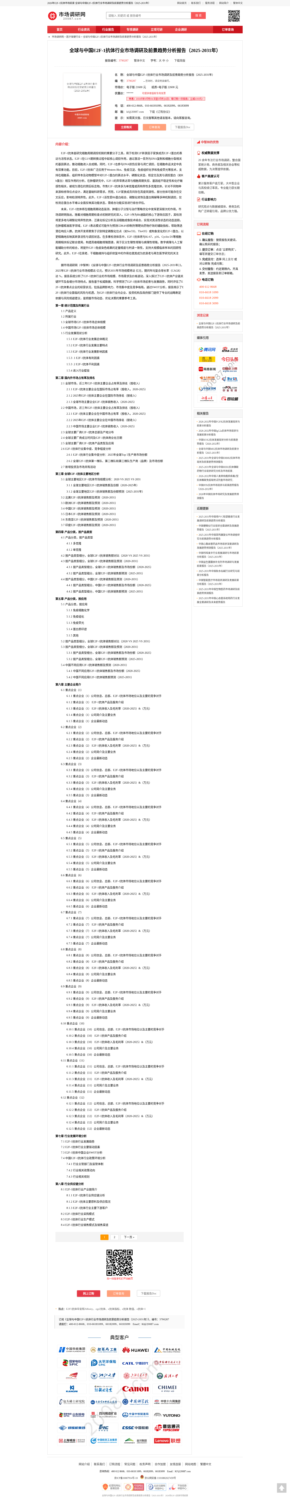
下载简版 (179, 60)
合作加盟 (160, 1464)
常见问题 (129, 1464)
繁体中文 (238, 3)
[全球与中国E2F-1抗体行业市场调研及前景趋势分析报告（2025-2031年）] (82, 99)
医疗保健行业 (73, 36)
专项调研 (132, 29)
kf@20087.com (135, 111)
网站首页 (182, 3)
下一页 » (129, 1237)
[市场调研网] (67, 20)
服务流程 (210, 3)
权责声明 (145, 1464)
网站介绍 (84, 1464)
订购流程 (114, 1464)
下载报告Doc (182, 127)
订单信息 (218, 253)
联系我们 (196, 3)
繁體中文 (205, 1464)
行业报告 (108, 29)
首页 (60, 29)
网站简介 (224, 3)
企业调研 (181, 29)
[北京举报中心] (156, 1487)
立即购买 (126, 127)
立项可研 (157, 29)
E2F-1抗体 (114, 186)
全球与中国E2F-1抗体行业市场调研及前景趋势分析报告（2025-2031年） (120, 36)
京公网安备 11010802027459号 (160, 1478)
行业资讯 (84, 29)
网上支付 (227, 259)
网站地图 (190, 1464)
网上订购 (88, 1293)
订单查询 (228, 29)
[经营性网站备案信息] (112, 1487)
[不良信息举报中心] (178, 1487)
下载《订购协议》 (160, 111)
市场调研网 (58, 36)
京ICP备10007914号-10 (126, 1478)
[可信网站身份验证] (134, 1487)
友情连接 (175, 1464)
